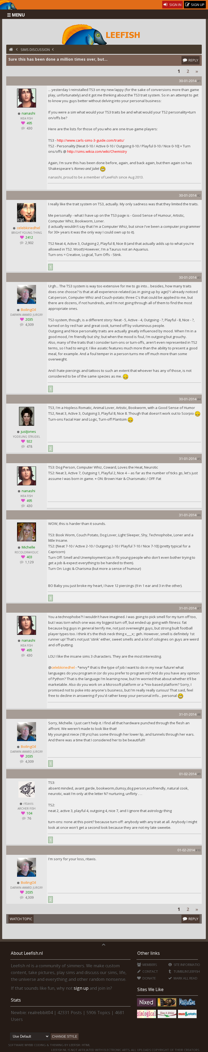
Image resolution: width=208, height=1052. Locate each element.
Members (149, 964)
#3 (199, 277)
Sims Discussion (35, 49)
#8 (199, 714)
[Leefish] (104, 34)
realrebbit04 (40, 1012)
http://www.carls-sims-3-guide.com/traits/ (90, 140)
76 (29, 818)
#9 (199, 774)
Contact (150, 971)
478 (29, 446)
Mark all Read (185, 978)
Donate (149, 978)
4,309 (29, 324)
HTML (85, 1045)
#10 (198, 850)
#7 (199, 608)
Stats (16, 1000)
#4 (199, 399)
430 (29, 128)
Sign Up (197, 4)
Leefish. (75, 1045)
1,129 (29, 562)
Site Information (187, 964)
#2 (199, 195)
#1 (199, 81)
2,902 (29, 243)
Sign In (174, 4)
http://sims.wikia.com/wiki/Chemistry (97, 151)
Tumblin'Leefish (186, 971)
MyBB (29, 1045)
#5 (199, 459)
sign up (81, 988)
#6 (199, 515)
